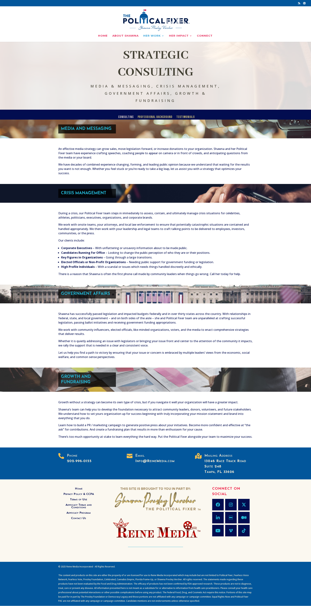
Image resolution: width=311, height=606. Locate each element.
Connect (205, 35)
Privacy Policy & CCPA (78, 494)
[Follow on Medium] (244, 517)
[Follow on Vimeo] (231, 530)
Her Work (152, 35)
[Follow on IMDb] (231, 517)
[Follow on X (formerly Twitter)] (244, 504)
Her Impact (179, 35)
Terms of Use (78, 499)
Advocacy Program (78, 513)
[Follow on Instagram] (231, 504)
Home (103, 35)
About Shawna (125, 35)
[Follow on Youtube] (218, 530)
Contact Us (78, 518)
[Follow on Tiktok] (244, 530)
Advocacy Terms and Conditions (79, 506)
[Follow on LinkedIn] (218, 517)
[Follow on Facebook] (218, 504)
